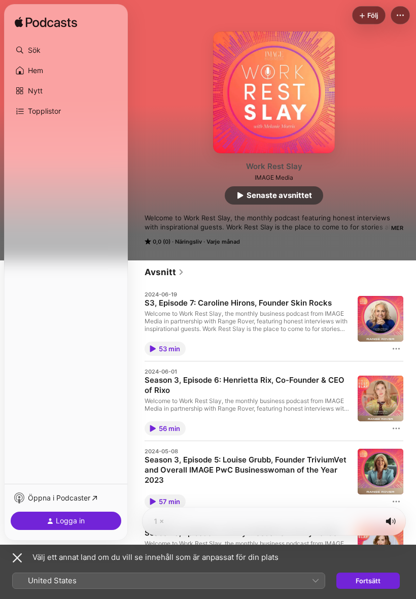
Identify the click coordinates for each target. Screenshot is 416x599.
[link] (164, 272)
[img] (46, 23)
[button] (66, 50)
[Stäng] (17, 557)
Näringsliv (188, 241)
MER (397, 227)
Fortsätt (368, 581)
